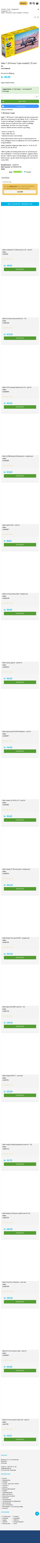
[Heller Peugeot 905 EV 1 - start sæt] (20, 1055)
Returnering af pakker (8, 1496)
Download (5, 1498)
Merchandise (6, 1523)
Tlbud (15, 1523)
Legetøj (4, 1520)
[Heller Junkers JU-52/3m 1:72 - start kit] (20, 780)
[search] (33, 3)
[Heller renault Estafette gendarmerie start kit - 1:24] (20, 1124)
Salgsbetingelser (7, 1492)
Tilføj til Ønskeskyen (21, 106)
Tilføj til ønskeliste (7, 110)
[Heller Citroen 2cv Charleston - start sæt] (20, 1262)
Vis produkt (20, 269)
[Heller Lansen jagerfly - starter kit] (20, 642)
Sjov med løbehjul (7, 1505)
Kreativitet (5, 1518)
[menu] (30, 3)
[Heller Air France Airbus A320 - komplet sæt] (20, 573)
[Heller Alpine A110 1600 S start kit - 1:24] (20, 986)
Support (4, 1491)
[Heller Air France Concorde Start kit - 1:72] (20, 298)
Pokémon (16, 1520)
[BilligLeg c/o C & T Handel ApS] (5, 3)
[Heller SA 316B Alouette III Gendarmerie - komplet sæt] (20, 436)
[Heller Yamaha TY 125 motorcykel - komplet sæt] (20, 849)
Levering (4, 1487)
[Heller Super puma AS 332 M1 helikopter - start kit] (20, 711)
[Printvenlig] (38, 9)
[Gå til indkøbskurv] (37, 3)
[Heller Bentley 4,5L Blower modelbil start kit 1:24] (20, 1193)
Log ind (20, 192)
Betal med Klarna (7, 1494)
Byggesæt (16, 1518)
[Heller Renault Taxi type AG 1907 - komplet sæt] (20, 917)
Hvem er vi (5, 1485)
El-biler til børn (6, 1516)
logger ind (13, 186)
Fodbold (4, 1522)
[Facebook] (37, 1514)
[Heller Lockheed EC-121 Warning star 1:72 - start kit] (20, 229)
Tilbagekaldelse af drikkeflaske (11, 1501)
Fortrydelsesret (6, 1499)
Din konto (5, 1508)
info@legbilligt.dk (6, 1468)
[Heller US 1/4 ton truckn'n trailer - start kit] (20, 1330)
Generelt (4, 1482)
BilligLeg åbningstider (8, 1489)
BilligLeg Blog (6, 1480)
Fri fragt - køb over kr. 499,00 (10, 1484)
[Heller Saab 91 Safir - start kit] (20, 504)
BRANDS (23, 3)
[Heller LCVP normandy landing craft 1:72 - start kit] (20, 367)
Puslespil (16, 1516)
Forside (4, 1478)
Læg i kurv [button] (22, 101)
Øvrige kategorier (18, 1522)
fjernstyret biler (6, 1503)
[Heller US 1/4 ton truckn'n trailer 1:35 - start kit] (20, 1399)
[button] (35, 17)
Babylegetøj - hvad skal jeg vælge (12, 1506)
